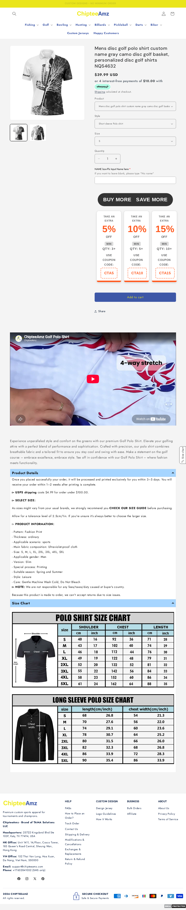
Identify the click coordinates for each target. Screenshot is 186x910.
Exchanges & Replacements (73, 851)
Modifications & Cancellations (74, 842)
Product (99, 98)
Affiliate (131, 814)
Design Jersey (104, 808)
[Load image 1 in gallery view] (18, 132)
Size (97, 133)
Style (97, 116)
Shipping (100, 91)
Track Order (72, 823)
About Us (163, 808)
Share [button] (101, 311)
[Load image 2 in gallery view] (37, 132)
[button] (14, 13)
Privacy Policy (166, 814)
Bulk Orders (134, 808)
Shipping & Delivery (77, 834)
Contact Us (71, 829)
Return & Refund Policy (75, 861)
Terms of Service (168, 819)
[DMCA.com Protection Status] (175, 907)
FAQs (68, 808)
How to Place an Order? (75, 816)
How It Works (104, 819)
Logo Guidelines (106, 814)
